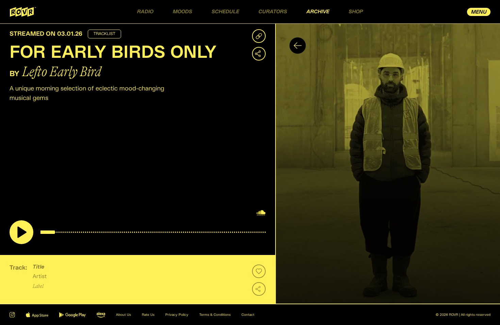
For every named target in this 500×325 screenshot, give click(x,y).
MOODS (182, 11)
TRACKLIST (104, 34)
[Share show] (259, 54)
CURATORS (273, 11)
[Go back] (297, 45)
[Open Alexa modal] (101, 315)
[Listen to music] (21, 232)
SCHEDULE (225, 11)
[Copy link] (259, 36)
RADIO (145, 11)
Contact (247, 315)
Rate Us (148, 315)
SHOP (356, 11)
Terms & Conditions (215, 315)
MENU (479, 12)
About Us (123, 315)
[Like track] (259, 271)
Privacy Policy (176, 315)
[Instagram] (12, 315)
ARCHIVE (317, 11)
